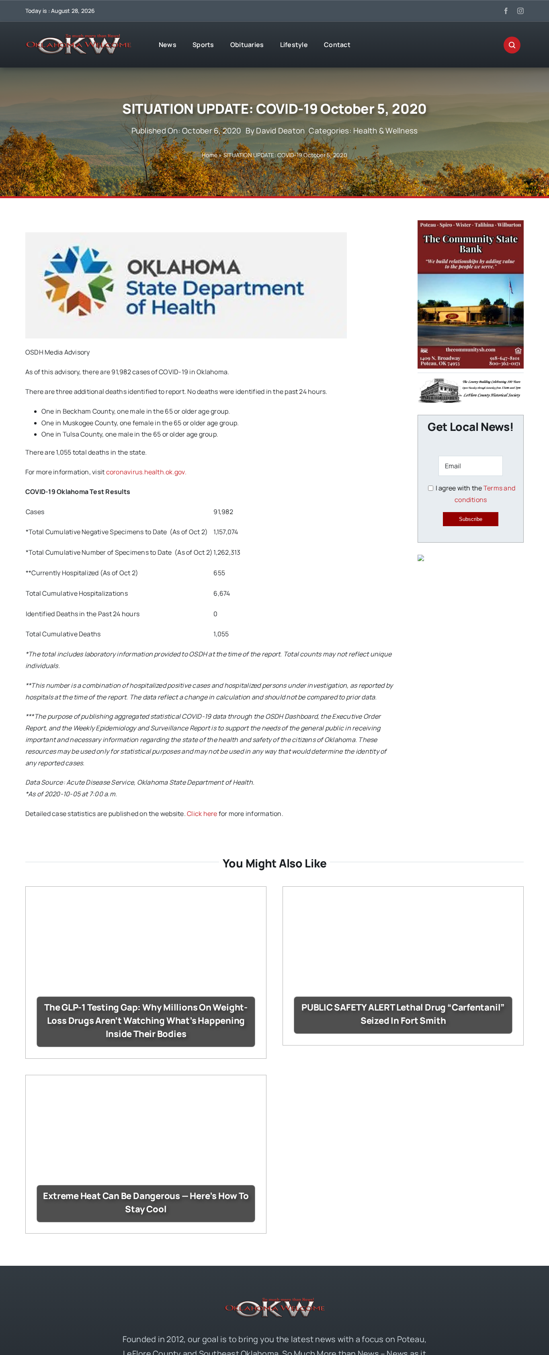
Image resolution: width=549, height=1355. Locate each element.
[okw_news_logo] (78, 37)
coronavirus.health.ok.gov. (146, 471)
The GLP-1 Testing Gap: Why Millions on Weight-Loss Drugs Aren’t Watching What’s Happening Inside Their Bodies (146, 1020)
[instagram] (520, 11)
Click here (202, 813)
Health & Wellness (385, 130)
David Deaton (280, 130)
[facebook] (506, 11)
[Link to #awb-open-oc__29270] (512, 45)
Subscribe (470, 519)
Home (209, 155)
